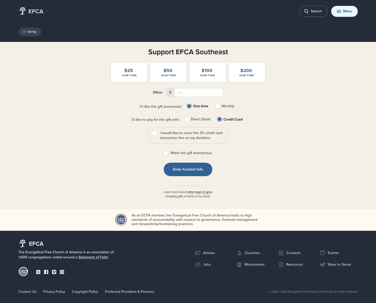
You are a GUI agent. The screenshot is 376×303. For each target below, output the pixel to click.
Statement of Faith (93, 257)
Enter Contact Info (188, 169)
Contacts (293, 253)
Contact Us (27, 291)
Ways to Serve (339, 264)
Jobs (207, 264)
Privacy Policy (54, 291)
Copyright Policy (85, 291)
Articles (209, 253)
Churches (252, 253)
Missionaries (255, 264)
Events (333, 253)
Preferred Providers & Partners (129, 291)
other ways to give (199, 192)
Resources (294, 264)
